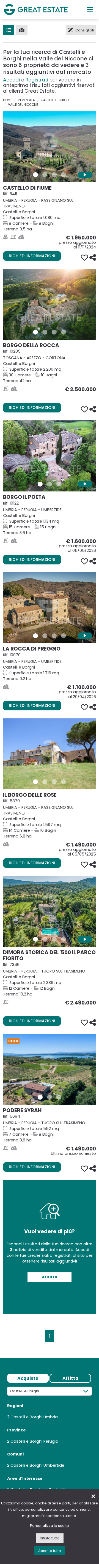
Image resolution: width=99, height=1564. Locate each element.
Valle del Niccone (23, 104)
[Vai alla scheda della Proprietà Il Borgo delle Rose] (49, 753)
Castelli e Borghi (55, 100)
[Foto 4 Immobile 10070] (63, 636)
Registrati (37, 80)
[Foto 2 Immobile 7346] (44, 939)
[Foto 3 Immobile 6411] (54, 174)
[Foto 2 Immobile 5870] (44, 782)
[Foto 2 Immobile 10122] (49, 484)
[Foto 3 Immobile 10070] (54, 636)
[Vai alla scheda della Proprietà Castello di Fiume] (49, 146)
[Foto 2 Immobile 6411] (44, 174)
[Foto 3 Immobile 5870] (54, 782)
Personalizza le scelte (49, 1525)
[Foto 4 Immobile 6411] (63, 174)
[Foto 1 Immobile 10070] (35, 636)
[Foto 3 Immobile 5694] (58, 1097)
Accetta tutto (49, 1550)
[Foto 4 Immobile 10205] (63, 332)
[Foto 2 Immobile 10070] (44, 636)
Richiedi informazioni (32, 256)
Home (7, 100)
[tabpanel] (49, 1441)
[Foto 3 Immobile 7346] (54, 939)
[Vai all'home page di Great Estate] (36, 9)
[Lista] (8, 30)
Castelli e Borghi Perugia (34, 1441)
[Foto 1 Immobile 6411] (35, 174)
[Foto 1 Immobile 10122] (40, 484)
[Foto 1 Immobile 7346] (35, 939)
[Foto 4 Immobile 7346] (63, 939)
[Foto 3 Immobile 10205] (54, 332)
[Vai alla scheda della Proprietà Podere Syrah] (49, 1069)
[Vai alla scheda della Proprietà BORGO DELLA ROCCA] (49, 304)
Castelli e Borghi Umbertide (37, 1465)
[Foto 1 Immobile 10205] (35, 332)
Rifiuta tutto (49, 1538)
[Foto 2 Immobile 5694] (49, 1097)
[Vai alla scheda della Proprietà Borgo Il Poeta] (49, 455)
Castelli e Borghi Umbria (34, 1417)
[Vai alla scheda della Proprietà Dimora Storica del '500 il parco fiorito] (49, 911)
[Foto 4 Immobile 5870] (63, 782)
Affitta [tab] (70, 1378)
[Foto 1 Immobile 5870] (35, 782)
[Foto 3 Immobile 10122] (58, 484)
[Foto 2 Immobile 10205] (44, 332)
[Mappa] (22, 30)
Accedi (11, 80)
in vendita (26, 100)
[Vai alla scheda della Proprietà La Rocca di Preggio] (49, 607)
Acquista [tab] (27, 1378)
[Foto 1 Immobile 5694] (40, 1097)
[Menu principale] (89, 9)
